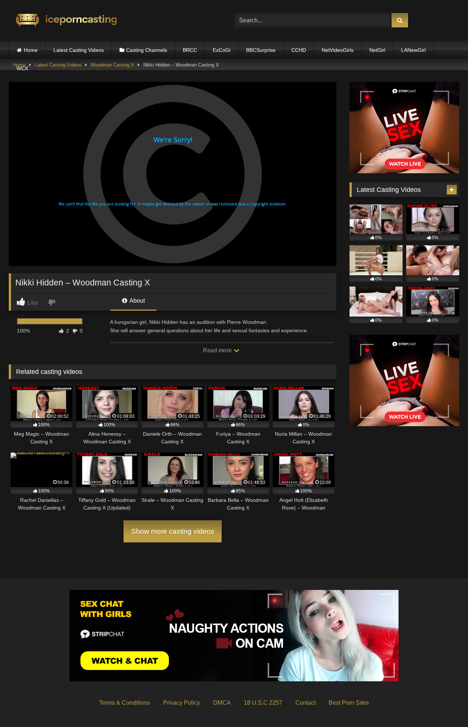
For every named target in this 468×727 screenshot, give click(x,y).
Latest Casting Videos (78, 50)
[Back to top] (445, 705)
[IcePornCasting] (65, 20)
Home (31, 50)
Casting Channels (146, 50)
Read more (218, 350)
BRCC (190, 50)
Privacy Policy (181, 703)
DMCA (222, 703)
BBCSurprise (261, 50)
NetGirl (377, 50)
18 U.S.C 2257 (263, 703)
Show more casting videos (172, 531)
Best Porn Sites (349, 703)
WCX (22, 68)
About (136, 301)
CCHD (298, 50)
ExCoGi (221, 50)
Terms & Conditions (124, 703)
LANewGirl (413, 50)
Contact (305, 703)
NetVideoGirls (338, 50)
